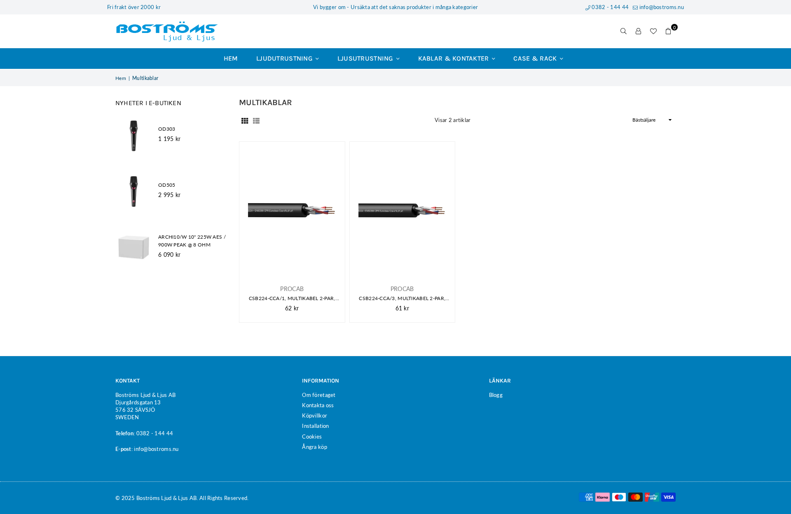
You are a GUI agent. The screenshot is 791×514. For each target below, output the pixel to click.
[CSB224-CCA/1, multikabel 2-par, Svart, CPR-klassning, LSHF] (292, 210)
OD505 (166, 185)
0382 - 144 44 (609, 7)
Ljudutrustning (285, 58)
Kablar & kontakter (454, 58)
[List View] (256, 119)
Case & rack (535, 58)
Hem (231, 58)
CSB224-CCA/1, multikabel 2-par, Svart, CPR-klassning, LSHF (292, 298)
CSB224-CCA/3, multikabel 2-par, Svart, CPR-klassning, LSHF (402, 298)
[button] (668, 31)
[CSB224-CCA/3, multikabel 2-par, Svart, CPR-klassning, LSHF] (402, 210)
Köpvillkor (314, 415)
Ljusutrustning (366, 58)
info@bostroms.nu (661, 7)
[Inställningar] (638, 31)
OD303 (166, 129)
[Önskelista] (653, 31)
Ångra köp (314, 447)
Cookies (312, 436)
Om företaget (318, 395)
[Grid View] (244, 119)
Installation (315, 425)
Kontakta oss (318, 405)
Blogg (496, 395)
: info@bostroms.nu (155, 449)
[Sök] (623, 31)
